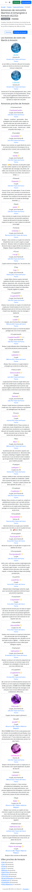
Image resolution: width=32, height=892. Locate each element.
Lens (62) (10, 140)
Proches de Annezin (20, 32)
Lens (3, 864)
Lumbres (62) (10, 831)
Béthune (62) (10, 324)
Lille (3, 862)
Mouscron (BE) (10, 726)
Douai (4, 866)
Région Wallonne (21, 726)
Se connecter (26, 2)
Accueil (3, 7)
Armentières (6, 882)
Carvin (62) (10, 584)
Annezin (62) (10, 59)
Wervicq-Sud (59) (10, 235)
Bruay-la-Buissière (7, 878)
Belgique (16, 728)
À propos (25, 889)
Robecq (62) (10, 274)
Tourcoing (5, 876)
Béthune (4, 870)
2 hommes (15, 19)
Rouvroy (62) (10, 521)
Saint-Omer (5, 872)
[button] (6, 2)
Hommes (8, 32)
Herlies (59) (10, 472)
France (9, 7)
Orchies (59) (10, 677)
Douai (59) (10, 541)
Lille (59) (10, 115)
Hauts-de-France (18, 7)
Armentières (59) (10, 655)
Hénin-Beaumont (7, 884)
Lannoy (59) (10, 420)
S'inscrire (16, 2)
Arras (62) (10, 604)
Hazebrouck (6, 880)
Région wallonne (21, 805)
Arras (3, 868)
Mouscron (5, 874)
